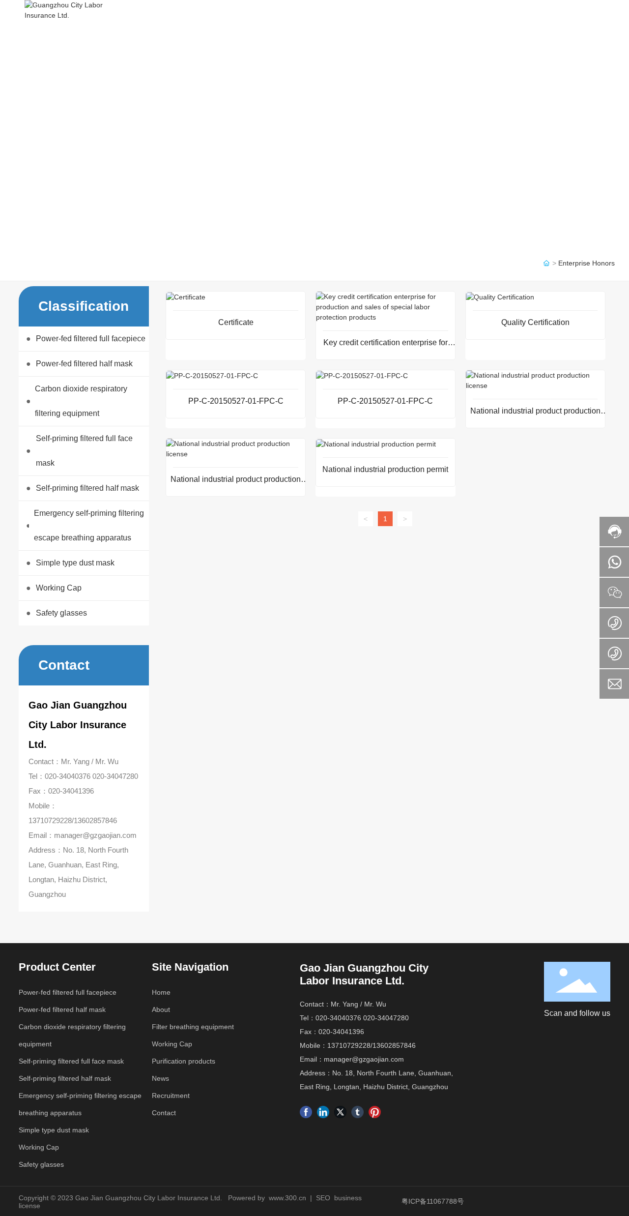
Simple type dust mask (54, 1130)
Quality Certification (535, 322)
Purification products (183, 1061)
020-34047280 (115, 776)
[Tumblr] (357, 1112)
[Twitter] (340, 1112)
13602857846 (95, 820)
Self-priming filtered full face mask (71, 1061)
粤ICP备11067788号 (432, 1201)
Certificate (236, 322)
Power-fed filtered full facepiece (67, 992)
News (160, 1078)
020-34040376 (67, 776)
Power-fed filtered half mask (62, 1009)
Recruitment (171, 1095)
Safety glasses (41, 1164)
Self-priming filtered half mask (65, 1078)
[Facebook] (306, 1112)
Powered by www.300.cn (267, 1198)
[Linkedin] (323, 1112)
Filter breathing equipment (193, 1027)
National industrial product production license (535, 415)
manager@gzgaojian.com (95, 835)
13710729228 (50, 820)
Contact (164, 1113)
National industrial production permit (385, 469)
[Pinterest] (375, 1112)
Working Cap (39, 1147)
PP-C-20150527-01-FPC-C (236, 401)
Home (161, 992)
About (161, 1009)
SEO (323, 1198)
